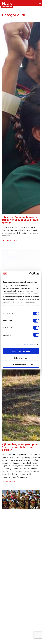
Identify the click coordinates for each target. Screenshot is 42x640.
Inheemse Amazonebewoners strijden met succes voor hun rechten (20, 220)
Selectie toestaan (21, 358)
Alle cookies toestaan (21, 351)
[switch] (36, 320)
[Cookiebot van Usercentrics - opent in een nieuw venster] (29, 273)
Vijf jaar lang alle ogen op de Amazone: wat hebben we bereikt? (20, 447)
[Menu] (39, 2)
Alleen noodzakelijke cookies (21, 365)
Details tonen (29, 344)
